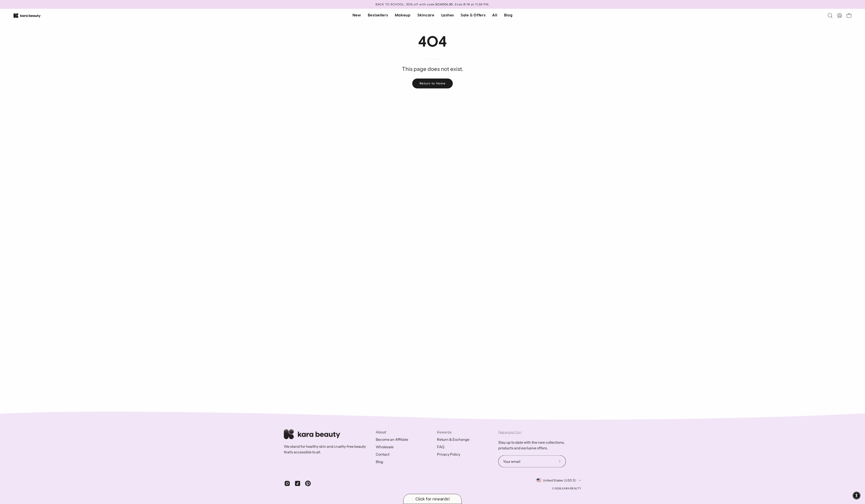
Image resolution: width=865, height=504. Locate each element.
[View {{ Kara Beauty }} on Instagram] (287, 483)
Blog (379, 461)
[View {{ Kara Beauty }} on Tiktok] (297, 483)
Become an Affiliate (392, 439)
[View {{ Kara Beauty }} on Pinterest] (308, 483)
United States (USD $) (559, 480)
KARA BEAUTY (571, 488)
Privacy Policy (448, 454)
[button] (426, 15)
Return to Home (432, 83)
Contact (382, 454)
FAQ (440, 447)
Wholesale (385, 447)
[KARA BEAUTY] (27, 15)
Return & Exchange (453, 439)
